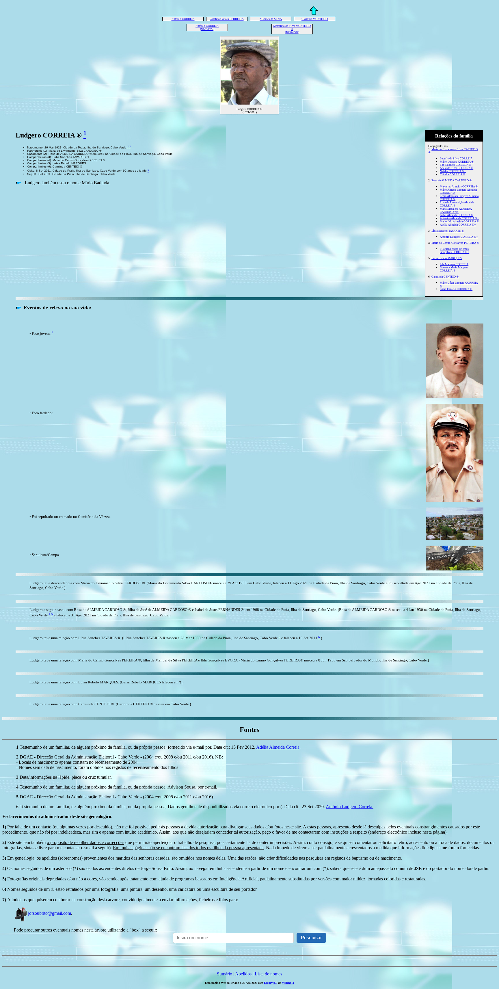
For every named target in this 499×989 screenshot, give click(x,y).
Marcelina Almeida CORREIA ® (459, 186)
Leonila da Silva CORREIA (456, 158)
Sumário (224, 973)
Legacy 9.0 (270, 982)
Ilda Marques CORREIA (454, 264)
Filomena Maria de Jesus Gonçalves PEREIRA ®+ (454, 250)
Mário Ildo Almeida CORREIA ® (459, 221)
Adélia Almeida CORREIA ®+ (458, 224)
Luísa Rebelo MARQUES (446, 258)
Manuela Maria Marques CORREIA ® (454, 269)
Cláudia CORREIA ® (452, 174)
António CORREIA (183, 19)
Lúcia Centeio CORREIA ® (456, 289)
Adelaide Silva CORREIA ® (456, 168)
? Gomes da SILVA (271, 19)
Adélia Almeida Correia (277, 747)
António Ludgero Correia (349, 806)
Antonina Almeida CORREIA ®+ (459, 218)
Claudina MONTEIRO (314, 19)
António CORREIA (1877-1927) (207, 27)
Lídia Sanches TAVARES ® (447, 230)
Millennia (288, 982)
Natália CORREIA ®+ (453, 171)
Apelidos (243, 973)
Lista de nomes (268, 973)
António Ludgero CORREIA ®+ (459, 236)
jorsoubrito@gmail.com (49, 913)
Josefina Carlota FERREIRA (227, 19)
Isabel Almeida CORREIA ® (456, 215)
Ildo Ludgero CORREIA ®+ (456, 164)
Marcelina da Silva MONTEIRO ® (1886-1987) (292, 29)
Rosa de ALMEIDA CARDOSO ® (451, 180)
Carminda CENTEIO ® (445, 276)
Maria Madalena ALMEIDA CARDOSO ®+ (456, 210)
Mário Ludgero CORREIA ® (457, 161)
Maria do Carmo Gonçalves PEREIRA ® (455, 242)
